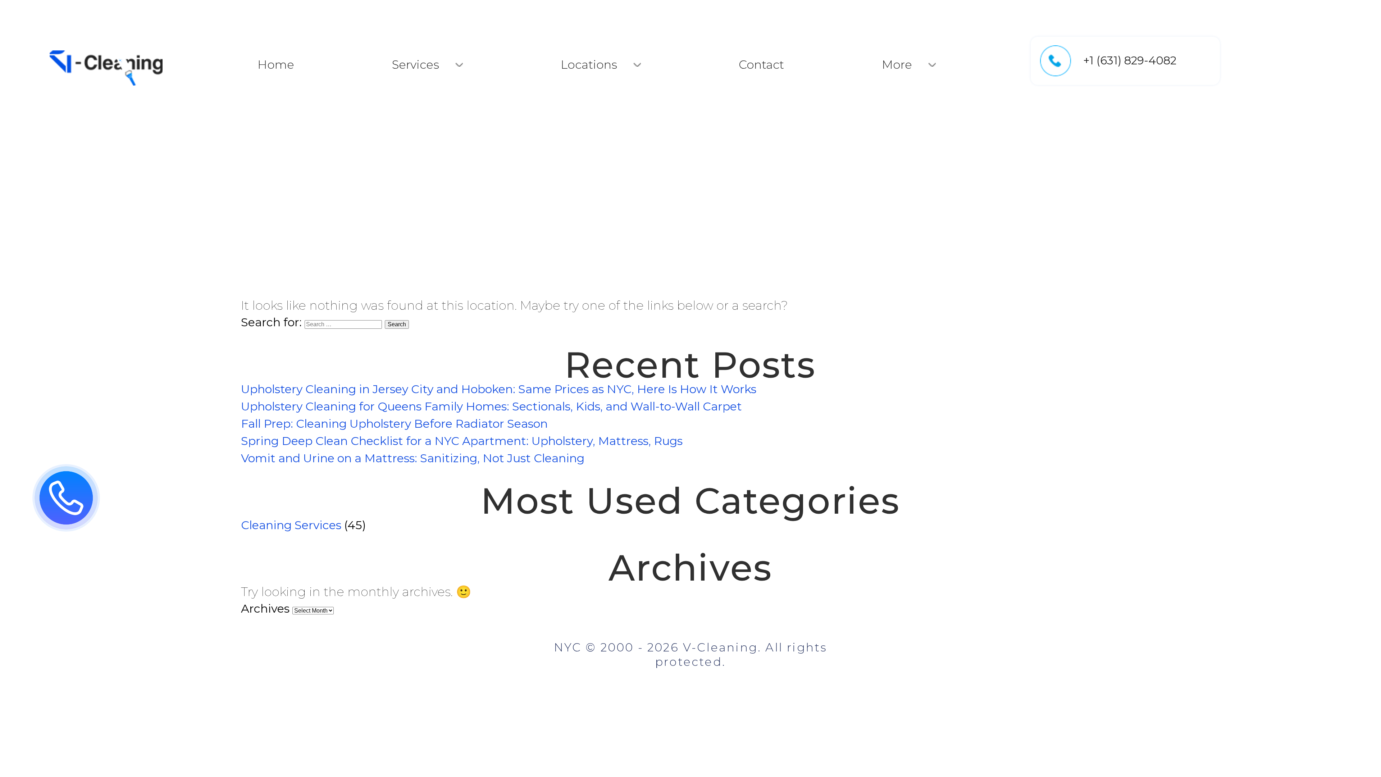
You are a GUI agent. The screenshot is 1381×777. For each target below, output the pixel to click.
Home (275, 65)
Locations (589, 65)
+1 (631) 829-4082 (1129, 60)
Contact (761, 65)
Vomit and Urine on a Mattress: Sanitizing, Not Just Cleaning (412, 458)
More (897, 65)
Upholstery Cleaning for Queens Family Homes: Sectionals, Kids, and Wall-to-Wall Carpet (491, 406)
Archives (265, 608)
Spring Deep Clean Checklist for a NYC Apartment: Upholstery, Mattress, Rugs (462, 441)
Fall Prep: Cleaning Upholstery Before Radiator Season (394, 424)
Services (415, 65)
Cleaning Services (291, 525)
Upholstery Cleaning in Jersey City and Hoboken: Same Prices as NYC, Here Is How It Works (498, 389)
